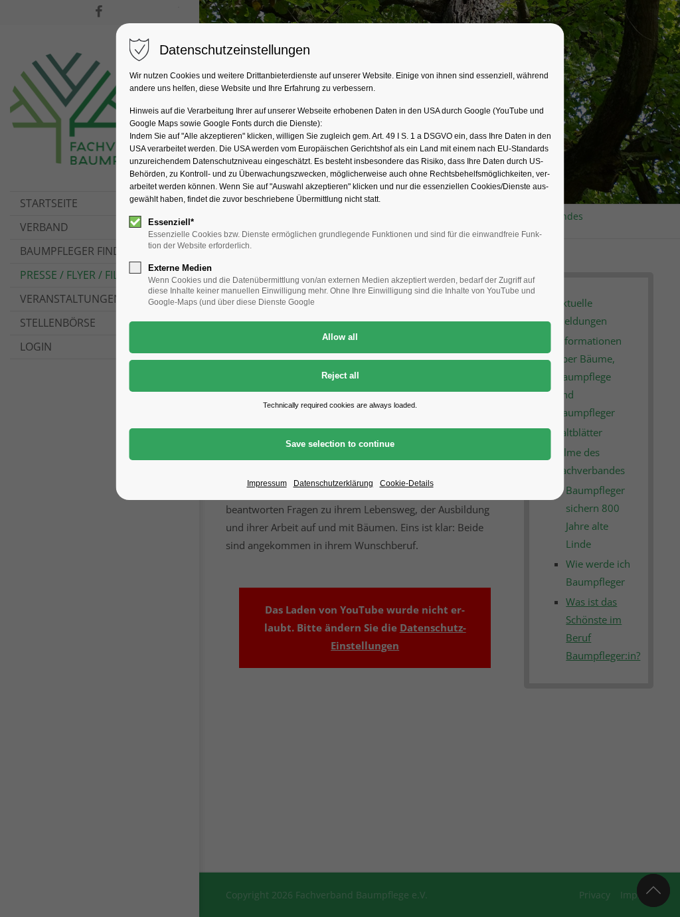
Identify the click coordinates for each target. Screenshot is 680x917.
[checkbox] (135, 222)
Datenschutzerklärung (333, 483)
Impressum (267, 483)
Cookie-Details (407, 483)
